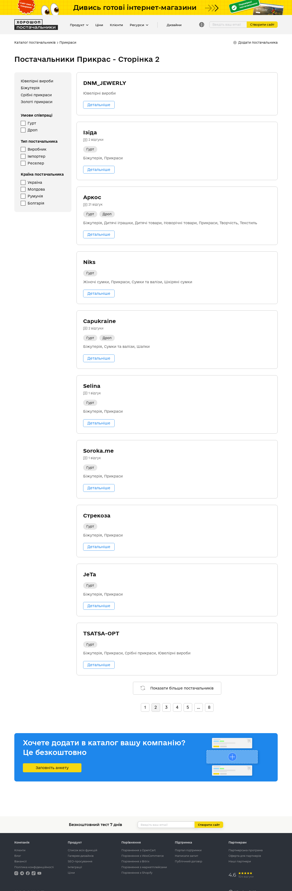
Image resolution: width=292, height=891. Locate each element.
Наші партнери (240, 861)
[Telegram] (22, 873)
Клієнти (116, 25)
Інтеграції (75, 867)
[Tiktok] (34, 873)
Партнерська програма (246, 850)
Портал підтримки (188, 850)
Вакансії (20, 861)
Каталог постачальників (35, 42)
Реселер (36, 163)
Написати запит (186, 855)
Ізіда (90, 132)
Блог (17, 855)
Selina (91, 386)
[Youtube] (39, 873)
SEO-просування (80, 861)
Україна (35, 182)
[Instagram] (16, 873)
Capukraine (99, 321)
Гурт (32, 123)
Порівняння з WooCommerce (142, 855)
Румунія (35, 196)
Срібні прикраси (36, 95)
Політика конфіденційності (34, 867)
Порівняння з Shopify (136, 872)
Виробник (37, 149)
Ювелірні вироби (37, 81)
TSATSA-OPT (101, 633)
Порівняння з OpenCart (138, 850)
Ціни (99, 25)
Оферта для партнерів (245, 855)
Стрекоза (97, 515)
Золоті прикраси (36, 102)
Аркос (92, 197)
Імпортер (36, 156)
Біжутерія (30, 88)
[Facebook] (28, 873)
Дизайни (174, 25)
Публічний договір (188, 861)
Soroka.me (98, 451)
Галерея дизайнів (81, 855)
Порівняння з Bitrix (135, 861)
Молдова (36, 189)
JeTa (89, 574)
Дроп (32, 130)
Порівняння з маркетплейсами (144, 867)
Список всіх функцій (82, 850)
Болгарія (36, 203)
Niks (89, 262)
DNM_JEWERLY (104, 83)
